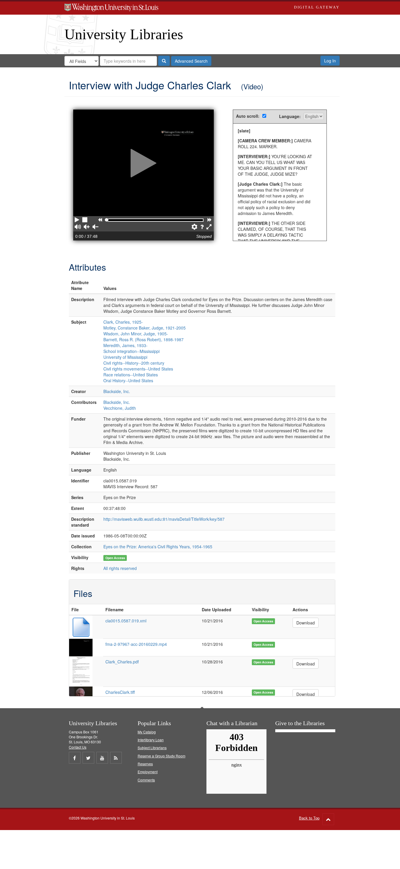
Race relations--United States (130, 375)
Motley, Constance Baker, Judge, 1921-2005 (144, 328)
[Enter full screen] (209, 227)
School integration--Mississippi (131, 351)
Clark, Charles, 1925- (123, 322)
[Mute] (77, 227)
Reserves (145, 763)
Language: (290, 116)
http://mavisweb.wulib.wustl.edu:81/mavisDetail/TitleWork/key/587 (164, 519)
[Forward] (209, 220)
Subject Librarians (152, 747)
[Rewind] (99, 220)
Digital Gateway (317, 7)
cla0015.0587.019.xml (125, 621)
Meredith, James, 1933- (125, 345)
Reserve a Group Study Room (161, 755)
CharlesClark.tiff (120, 692)
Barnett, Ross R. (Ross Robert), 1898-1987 (143, 339)
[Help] (202, 227)
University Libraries (123, 34)
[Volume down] (95, 227)
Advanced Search (191, 61)
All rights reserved (120, 568)
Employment (148, 771)
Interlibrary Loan (151, 739)
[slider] (106, 220)
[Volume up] (86, 227)
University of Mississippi (125, 357)
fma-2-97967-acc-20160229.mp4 (136, 644)
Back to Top (309, 818)
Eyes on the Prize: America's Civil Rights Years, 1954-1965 (157, 546)
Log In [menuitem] (330, 61)
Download (305, 623)
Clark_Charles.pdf (122, 662)
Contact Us (77, 747)
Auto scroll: (247, 116)
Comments (146, 779)
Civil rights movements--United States (138, 369)
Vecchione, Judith (119, 408)
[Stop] (85, 220)
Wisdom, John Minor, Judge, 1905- (135, 334)
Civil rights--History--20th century (133, 363)
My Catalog (147, 731)
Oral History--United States (128, 380)
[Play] (77, 220)
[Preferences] (194, 227)
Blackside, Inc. (116, 391)
